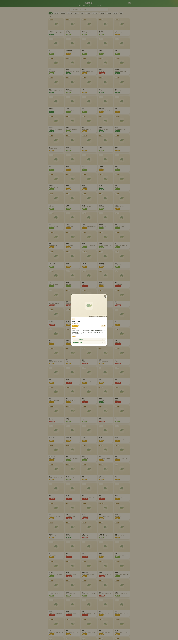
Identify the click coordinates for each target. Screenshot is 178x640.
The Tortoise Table (89, 342)
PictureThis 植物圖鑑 (89, 339)
